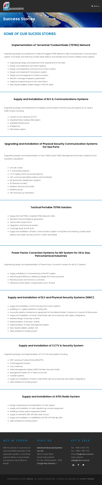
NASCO (30, 479)
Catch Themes (87, 479)
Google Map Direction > (47, 463)
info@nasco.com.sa (84, 454)
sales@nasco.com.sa (80, 460)
